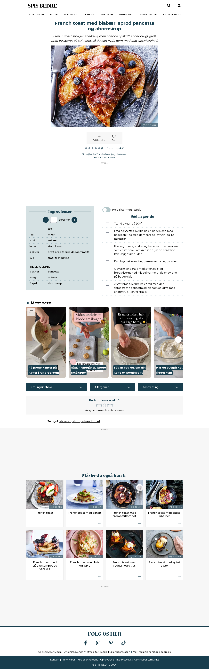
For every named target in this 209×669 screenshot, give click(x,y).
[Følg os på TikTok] (124, 643)
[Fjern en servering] (46, 220)
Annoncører (68, 659)
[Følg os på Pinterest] (111, 643)
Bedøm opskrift (116, 148)
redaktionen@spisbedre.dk (155, 652)
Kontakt (54, 659)
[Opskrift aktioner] (59, 523)
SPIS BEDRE (42, 5)
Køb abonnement (88, 659)
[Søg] (169, 5)
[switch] (106, 209)
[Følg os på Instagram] (98, 643)
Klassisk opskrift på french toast (79, 421)
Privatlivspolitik (123, 659)
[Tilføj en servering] (74, 220)
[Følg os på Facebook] (85, 643)
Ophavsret (106, 659)
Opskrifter (36, 14)
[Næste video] (178, 339)
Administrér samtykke (146, 659)
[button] (46, 342)
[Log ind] (179, 5)
